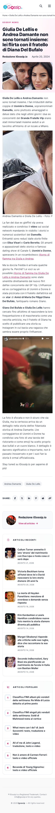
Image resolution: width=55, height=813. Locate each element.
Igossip (22, 803)
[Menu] (49, 6)
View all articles (26, 523)
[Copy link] (50, 498)
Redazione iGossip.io (15, 56)
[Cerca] (41, 6)
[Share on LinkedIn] (29, 498)
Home (4, 15)
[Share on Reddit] (43, 498)
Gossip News (10, 22)
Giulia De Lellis (33, 484)
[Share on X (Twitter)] (22, 498)
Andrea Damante (12, 484)
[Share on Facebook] (15, 498)
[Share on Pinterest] (36, 498)
